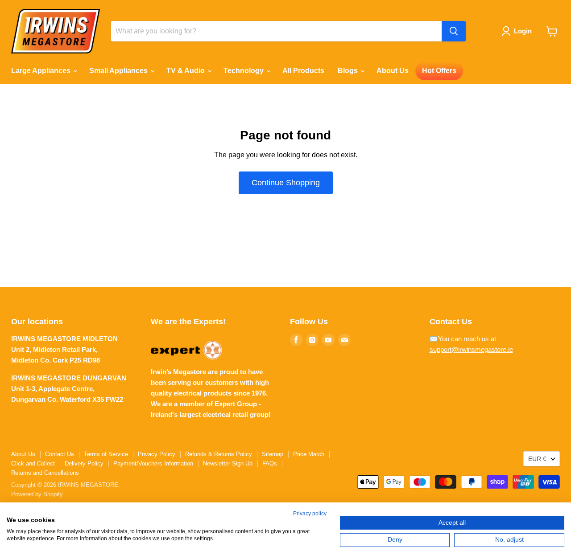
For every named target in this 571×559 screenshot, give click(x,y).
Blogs (349, 70)
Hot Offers (439, 70)
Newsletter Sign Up (227, 463)
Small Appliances (119, 70)
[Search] (454, 31)
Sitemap (272, 454)
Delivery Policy (84, 463)
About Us (393, 70)
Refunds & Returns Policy (218, 454)
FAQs (269, 463)
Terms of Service (106, 454)
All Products (303, 70)
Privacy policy (310, 513)
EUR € (537, 458)
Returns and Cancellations (45, 472)
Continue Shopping (286, 182)
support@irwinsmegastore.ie (471, 349)
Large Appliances (41, 70)
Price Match (308, 454)
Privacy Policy (156, 454)
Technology (244, 70)
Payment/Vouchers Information (153, 463)
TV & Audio (186, 70)
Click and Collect (33, 463)
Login (523, 31)
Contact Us (59, 454)
